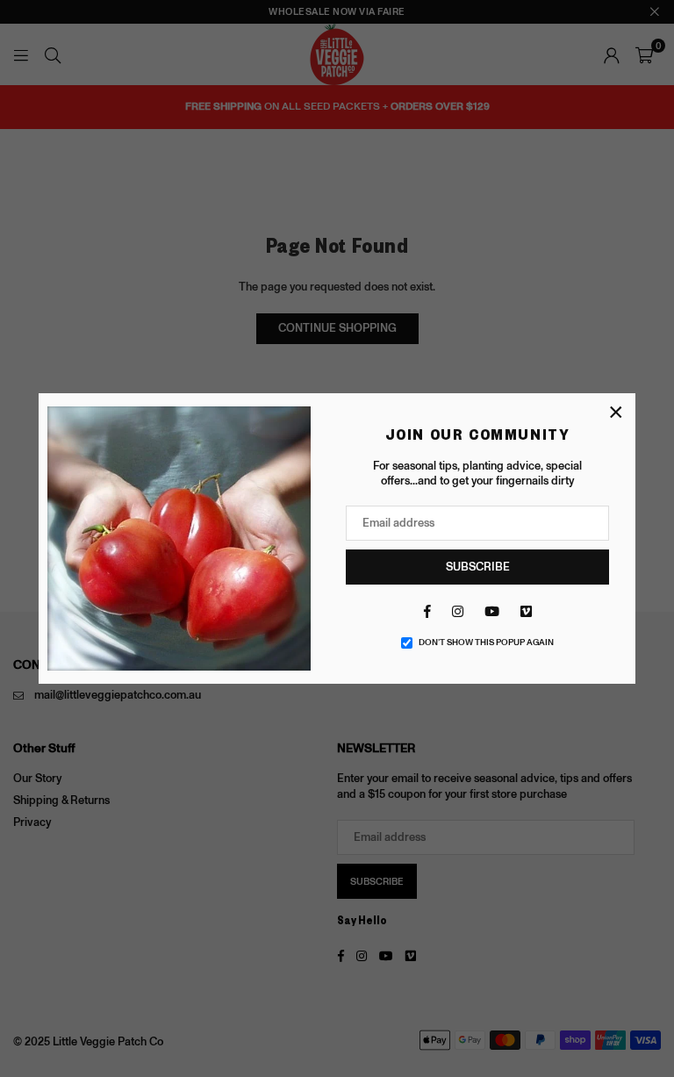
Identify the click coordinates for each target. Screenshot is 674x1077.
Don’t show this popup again (486, 642)
